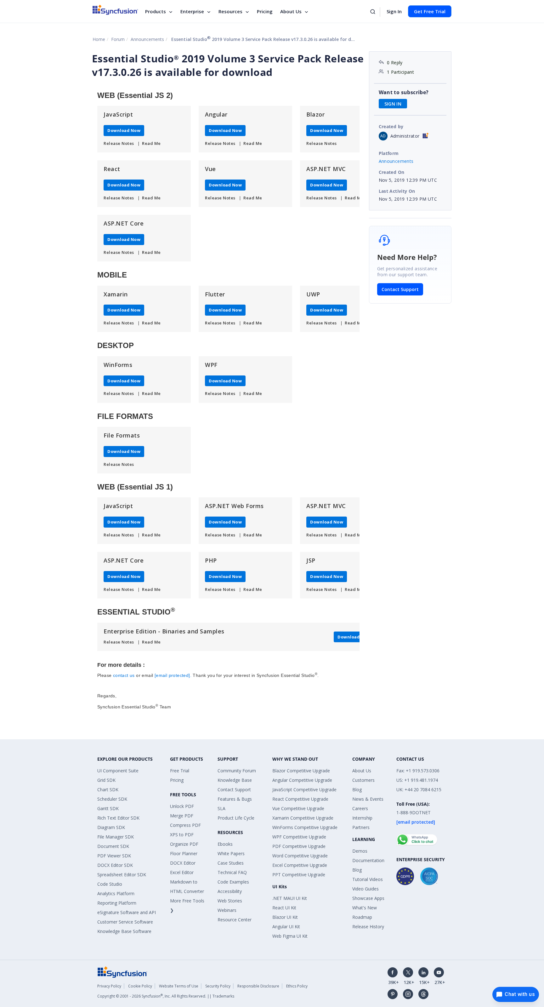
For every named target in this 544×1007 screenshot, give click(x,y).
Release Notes (119, 143)
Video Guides (365, 889)
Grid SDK (106, 780)
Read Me (151, 143)
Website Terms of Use (178, 986)
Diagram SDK (111, 827)
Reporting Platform (116, 903)
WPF (211, 365)
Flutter (215, 294)
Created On (392, 172)
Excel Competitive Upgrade (299, 865)
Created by (391, 126)
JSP (310, 560)
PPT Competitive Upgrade (298, 875)
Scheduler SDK (112, 799)
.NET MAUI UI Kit (289, 898)
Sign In (394, 11)
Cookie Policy (140, 986)
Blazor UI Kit (285, 917)
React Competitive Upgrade (300, 799)
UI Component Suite (118, 771)
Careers (360, 808)
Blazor (315, 114)
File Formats (122, 435)
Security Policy (217, 986)
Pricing (265, 11)
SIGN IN (393, 104)
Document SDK (113, 846)
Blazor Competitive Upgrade (301, 771)
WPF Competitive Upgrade (299, 837)
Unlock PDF (182, 806)
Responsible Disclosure (258, 986)
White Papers (231, 853)
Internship (362, 818)
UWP (313, 294)
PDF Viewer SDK (114, 856)
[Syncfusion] (122, 972)
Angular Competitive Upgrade (302, 780)
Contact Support (400, 289)
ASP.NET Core (124, 223)
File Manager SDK (115, 837)
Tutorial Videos (367, 879)
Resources (230, 11)
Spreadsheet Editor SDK (121, 875)
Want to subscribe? (404, 92)
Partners (361, 827)
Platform (389, 153)
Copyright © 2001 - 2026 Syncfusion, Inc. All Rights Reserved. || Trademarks (165, 996)
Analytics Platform (115, 893)
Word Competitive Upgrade (300, 856)
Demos (359, 851)
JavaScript (118, 114)
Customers (363, 780)
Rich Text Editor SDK (118, 818)
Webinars (227, 910)
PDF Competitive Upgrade (299, 846)
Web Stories (230, 901)
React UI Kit (284, 908)
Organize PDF (184, 844)
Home (99, 39)
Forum (118, 39)
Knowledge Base (235, 780)
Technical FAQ (232, 872)
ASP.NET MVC (326, 169)
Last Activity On (397, 191)
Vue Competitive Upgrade (298, 808)
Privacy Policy (109, 986)
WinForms (118, 365)
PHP (211, 560)
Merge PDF (181, 816)
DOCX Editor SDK (115, 865)
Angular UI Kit (286, 927)
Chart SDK (107, 789)
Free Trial (179, 771)
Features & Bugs (235, 799)
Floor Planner (183, 853)
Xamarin (116, 294)
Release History (368, 927)
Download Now (123, 130)
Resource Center (235, 920)
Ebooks (225, 844)
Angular (216, 114)
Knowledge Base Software (124, 931)
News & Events (367, 799)
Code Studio (109, 884)
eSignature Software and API (126, 912)
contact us (124, 675)
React (112, 169)
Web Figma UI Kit (290, 936)
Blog (357, 789)
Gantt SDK (108, 808)
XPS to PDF (182, 835)
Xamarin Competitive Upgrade (302, 818)
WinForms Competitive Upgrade (304, 827)
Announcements (147, 39)
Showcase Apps (368, 898)
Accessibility (230, 891)
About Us (291, 11)
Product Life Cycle (236, 818)
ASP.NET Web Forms (234, 506)
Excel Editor (182, 872)
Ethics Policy (297, 986)
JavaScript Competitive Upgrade (304, 789)
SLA (221, 808)
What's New (364, 908)
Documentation (368, 860)
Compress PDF (185, 825)
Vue (210, 169)
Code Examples (233, 882)
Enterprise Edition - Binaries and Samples (164, 631)
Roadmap (362, 917)
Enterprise (192, 11)
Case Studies (231, 863)
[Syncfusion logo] (115, 10)
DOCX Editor (183, 863)
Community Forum (237, 771)
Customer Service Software (125, 922)
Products (155, 11)
